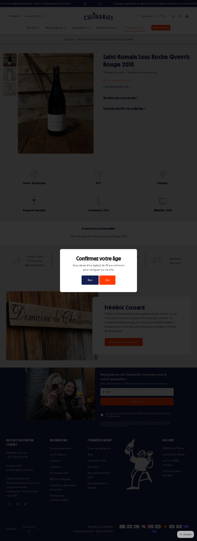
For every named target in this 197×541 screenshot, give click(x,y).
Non (90, 280)
